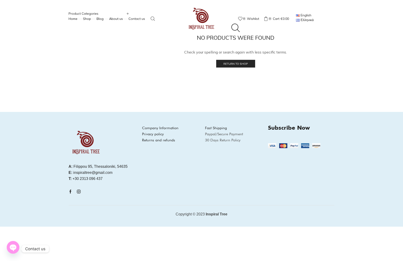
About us (116, 19)
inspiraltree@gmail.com (90, 173)
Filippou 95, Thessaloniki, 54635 (98, 166)
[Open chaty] (13, 248)
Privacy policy (153, 134)
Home (73, 19)
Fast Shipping (216, 128)
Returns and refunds (158, 140)
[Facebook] (70, 191)
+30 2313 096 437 (86, 179)
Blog (100, 19)
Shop (87, 19)
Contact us (137, 19)
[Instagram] (79, 191)
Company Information (160, 128)
